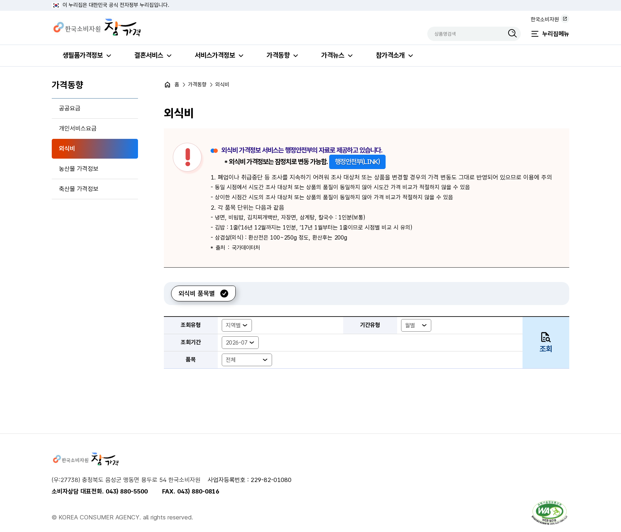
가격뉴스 (332, 55)
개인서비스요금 (78, 128)
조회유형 (191, 325)
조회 (545, 348)
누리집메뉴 (555, 33)
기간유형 (370, 325)
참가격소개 (390, 55)
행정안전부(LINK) (357, 162)
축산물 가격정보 (78, 188)
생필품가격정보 (83, 55)
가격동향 (278, 55)
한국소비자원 (545, 19)
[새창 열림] (549, 512)
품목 (191, 359)
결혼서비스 (148, 55)
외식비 (67, 148)
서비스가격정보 (215, 55)
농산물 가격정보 (78, 168)
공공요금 (69, 108)
